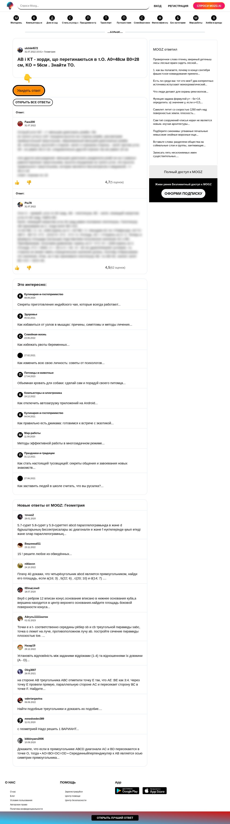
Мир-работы (32, 433)
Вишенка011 (33, 543)
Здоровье (30, 314)
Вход (158, 6)
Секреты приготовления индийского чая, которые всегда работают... (69, 304)
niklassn (30, 563)
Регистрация (178, 6)
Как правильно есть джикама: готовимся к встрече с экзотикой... (65, 423)
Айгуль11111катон (36, 616)
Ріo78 (28, 202)
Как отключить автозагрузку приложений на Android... (57, 403)
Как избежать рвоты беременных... (43, 344)
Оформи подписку (183, 193)
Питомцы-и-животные (39, 372)
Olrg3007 (30, 669)
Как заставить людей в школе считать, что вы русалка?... (60, 486)
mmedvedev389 (34, 718)
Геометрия (49, 52)
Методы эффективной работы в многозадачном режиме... (61, 443)
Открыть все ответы (32, 102)
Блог (12, 796)
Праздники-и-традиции (39, 453)
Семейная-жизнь (35, 334)
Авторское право (18, 804)
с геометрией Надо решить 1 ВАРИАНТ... (48, 729)
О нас (13, 791)
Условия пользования (21, 800)
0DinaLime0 (32, 588)
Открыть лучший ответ (115, 817)
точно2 (29, 514)
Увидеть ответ (29, 91)
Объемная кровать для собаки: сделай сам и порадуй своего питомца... (71, 383)
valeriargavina (33, 698)
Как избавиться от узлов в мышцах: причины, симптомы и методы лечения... (74, 324)
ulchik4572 (31, 48)
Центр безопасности (75, 800)
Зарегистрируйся (74, 791)
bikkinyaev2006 (34, 738)
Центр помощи (72, 796)
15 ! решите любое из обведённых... (44, 554)
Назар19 (30, 645)
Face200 (30, 121)
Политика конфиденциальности (26, 809)
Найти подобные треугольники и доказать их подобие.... (59, 709)
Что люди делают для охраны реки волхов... (180, 91)
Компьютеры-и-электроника (43, 392)
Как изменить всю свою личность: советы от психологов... (61, 363)
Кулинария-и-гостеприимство (43, 294)
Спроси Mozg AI (209, 5)
